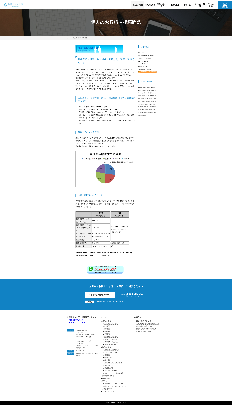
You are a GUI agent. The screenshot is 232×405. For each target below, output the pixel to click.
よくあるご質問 (200, 5)
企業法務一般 (108, 365)
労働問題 (107, 334)
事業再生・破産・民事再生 (113, 363)
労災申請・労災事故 (111, 336)
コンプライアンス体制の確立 (113, 373)
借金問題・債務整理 (111, 339)
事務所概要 (175, 5)
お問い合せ (225, 7)
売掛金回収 (108, 357)
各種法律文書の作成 (111, 370)
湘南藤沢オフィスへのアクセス (114, 383)
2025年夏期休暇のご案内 (144, 326)
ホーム (69, 38)
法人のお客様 (150, 5)
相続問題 (107, 326)
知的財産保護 (108, 368)
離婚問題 (107, 329)
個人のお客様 (137, 5)
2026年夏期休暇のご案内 (144, 321)
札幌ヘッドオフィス (77, 323)
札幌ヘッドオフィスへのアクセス (115, 386)
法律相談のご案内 (162, 5)
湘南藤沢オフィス (76, 320)
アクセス (187, 5)
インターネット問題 (111, 323)
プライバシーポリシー (212, 5)
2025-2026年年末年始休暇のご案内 (147, 323)
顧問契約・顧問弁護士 (111, 350)
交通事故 (107, 331)
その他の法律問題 (110, 344)
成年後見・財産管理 (111, 342)
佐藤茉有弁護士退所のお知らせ (146, 329)
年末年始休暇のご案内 (143, 331)
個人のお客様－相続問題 (80, 38)
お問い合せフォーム (102, 294)
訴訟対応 (107, 360)
